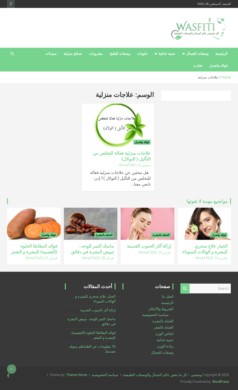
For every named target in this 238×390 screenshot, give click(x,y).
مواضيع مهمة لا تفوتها (207, 201)
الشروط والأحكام (161, 309)
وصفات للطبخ (120, 53)
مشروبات (96, 53)
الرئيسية (221, 53)
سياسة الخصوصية (155, 315)
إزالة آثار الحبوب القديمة (149, 246)
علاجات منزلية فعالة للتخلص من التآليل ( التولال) (122, 156)
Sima (123, 165)
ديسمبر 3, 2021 (140, 165)
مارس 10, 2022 (160, 252)
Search (185, 288)
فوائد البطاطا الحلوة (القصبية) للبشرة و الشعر (34, 248)
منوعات (51, 53)
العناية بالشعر (163, 327)
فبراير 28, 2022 (103, 258)
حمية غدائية (167, 53)
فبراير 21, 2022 (46, 258)
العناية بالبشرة (161, 235)
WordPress (220, 382)
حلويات (142, 53)
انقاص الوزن (164, 334)
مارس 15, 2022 (217, 258)
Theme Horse (76, 375)
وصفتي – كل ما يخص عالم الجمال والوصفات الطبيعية (162, 375)
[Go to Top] (11, 369)
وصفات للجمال (197, 53)
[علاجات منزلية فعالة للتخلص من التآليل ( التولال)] (118, 125)
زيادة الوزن (165, 346)
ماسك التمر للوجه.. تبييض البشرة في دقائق (92, 248)
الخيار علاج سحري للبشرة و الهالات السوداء (205, 248)
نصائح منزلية (73, 53)
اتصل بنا (167, 296)
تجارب (197, 65)
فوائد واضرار (218, 65)
